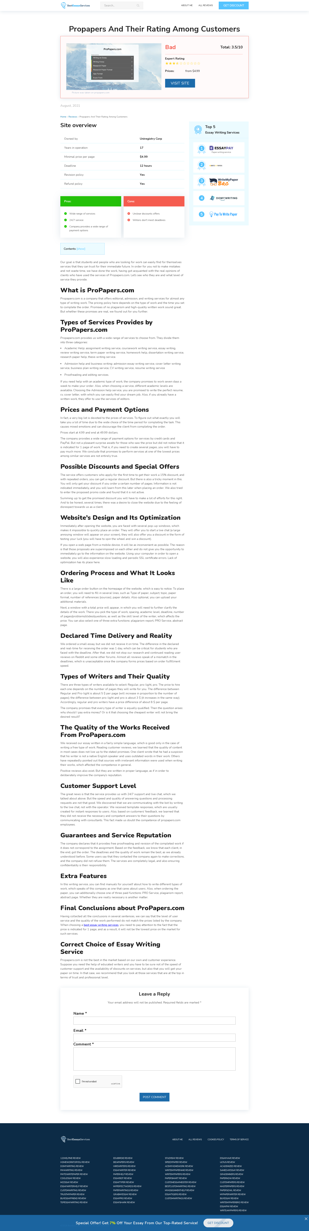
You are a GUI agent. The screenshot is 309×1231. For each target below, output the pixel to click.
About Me (187, 5)
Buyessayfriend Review (73, 1198)
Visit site (180, 83)
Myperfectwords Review (127, 1186)
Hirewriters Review (124, 1166)
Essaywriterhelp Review (74, 1186)
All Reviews (205, 5)
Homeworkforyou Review (75, 1162)
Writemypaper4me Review (179, 1170)
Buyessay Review (229, 1198)
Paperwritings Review (125, 1190)
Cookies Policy (216, 1139)
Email (79, 1030)
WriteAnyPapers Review (233, 1210)
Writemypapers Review (177, 1174)
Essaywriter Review (124, 1170)
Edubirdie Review (122, 1158)
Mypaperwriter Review (233, 1194)
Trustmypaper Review (72, 1194)
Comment (83, 1044)
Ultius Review (227, 1162)
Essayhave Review (230, 1158)
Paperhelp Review (123, 1174)
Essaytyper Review (123, 1182)
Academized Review (231, 1166)
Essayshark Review (124, 1202)
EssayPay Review (229, 1206)
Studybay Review (174, 1158)
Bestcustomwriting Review (180, 1186)
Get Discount (233, 5)
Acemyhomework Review (179, 1166)
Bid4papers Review (123, 1162)
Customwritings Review (178, 1198)
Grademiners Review (231, 1174)
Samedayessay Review (232, 1170)
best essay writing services (101, 925)
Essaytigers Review (176, 1194)
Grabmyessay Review (125, 1194)
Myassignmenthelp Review (179, 1190)
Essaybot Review (122, 1178)
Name (80, 1013)
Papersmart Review (176, 1178)
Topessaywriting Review (74, 1202)
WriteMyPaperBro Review (234, 1202)
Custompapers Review (232, 1182)
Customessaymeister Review (180, 1182)
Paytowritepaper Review (74, 1174)
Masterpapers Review (232, 1186)
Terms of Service (239, 1139)
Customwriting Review (73, 1190)
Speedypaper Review (176, 1162)
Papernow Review (230, 1178)
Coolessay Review (70, 1178)
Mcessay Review (69, 1182)
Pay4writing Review (71, 1170)
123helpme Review (70, 1158)
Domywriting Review (72, 1166)
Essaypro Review (122, 1198)
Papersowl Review (230, 1190)
